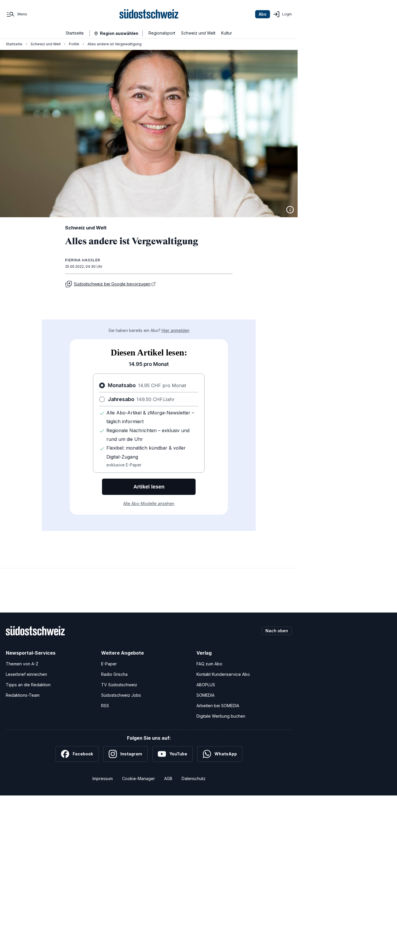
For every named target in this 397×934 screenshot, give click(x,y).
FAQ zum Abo (209, 663)
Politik (74, 44)
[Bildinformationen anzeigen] (290, 210)
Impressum (102, 778)
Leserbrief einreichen (26, 674)
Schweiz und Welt (198, 32)
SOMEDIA (205, 695)
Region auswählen (119, 33)
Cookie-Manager (138, 778)
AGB (168, 778)
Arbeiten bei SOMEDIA (217, 705)
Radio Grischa (114, 674)
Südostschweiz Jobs (121, 695)
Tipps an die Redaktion (28, 684)
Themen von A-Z (22, 663)
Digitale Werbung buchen (220, 716)
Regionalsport (162, 32)
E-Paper (109, 663)
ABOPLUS (205, 684)
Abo (263, 14)
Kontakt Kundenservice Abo (223, 674)
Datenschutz (193, 778)
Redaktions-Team (23, 695)
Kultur (226, 32)
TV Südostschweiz (119, 684)
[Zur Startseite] (148, 14)
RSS (105, 705)
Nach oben (276, 630)
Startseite (75, 32)
